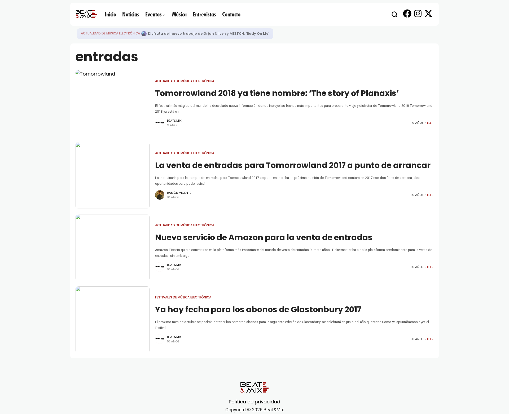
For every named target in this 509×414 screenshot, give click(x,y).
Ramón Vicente (179, 193)
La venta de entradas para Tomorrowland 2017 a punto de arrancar (293, 165)
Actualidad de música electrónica (110, 33)
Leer (430, 123)
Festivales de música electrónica (183, 297)
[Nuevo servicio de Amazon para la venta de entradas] (113, 247)
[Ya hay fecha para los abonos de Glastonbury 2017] (113, 319)
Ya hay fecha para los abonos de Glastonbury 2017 (258, 309)
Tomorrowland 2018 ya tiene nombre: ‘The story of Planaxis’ (277, 93)
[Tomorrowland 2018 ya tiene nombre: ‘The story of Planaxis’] (113, 103)
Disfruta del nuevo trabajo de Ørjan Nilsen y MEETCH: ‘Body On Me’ (208, 33)
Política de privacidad (254, 401)
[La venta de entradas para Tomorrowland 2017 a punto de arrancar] (113, 175)
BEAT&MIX (174, 120)
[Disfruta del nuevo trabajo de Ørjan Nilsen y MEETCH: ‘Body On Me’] (144, 33)
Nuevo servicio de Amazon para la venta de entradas (263, 237)
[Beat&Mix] (86, 14)
